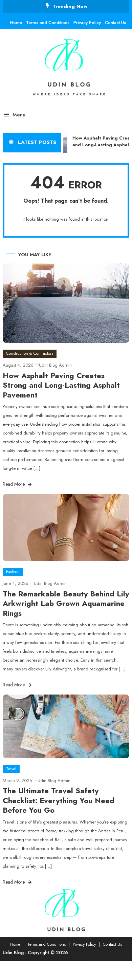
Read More (14, 484)
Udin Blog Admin (55, 365)
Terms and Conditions (47, 22)
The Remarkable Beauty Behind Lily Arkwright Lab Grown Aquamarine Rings (66, 603)
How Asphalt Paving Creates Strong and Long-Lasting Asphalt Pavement (61, 385)
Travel (11, 769)
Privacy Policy (87, 22)
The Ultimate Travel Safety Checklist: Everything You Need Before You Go (58, 800)
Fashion (13, 572)
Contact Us (115, 22)
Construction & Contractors (29, 353)
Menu (19, 114)
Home (16, 22)
